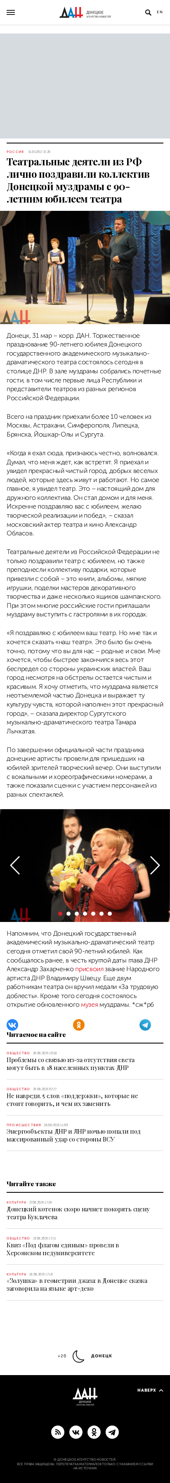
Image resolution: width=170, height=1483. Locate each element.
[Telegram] (145, 1025)
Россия (15, 152)
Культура (17, 1202)
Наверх (146, 1390)
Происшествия (24, 1125)
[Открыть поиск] (148, 12)
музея (89, 1004)
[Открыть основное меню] (10, 12)
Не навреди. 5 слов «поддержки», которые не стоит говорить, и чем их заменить (72, 1099)
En (160, 12)
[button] (15, 865)
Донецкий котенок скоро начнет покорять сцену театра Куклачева (78, 1213)
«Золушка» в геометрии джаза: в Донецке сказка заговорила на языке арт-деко (77, 1284)
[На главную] (85, 12)
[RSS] (57, 1431)
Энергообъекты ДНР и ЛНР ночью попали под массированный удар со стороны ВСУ (73, 1135)
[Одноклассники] (79, 1025)
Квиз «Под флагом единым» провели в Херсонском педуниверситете (63, 1249)
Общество (19, 1053)
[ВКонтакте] (12, 1025)
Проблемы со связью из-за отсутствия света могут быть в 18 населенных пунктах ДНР (71, 1064)
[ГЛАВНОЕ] (112, 1431)
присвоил (89, 969)
